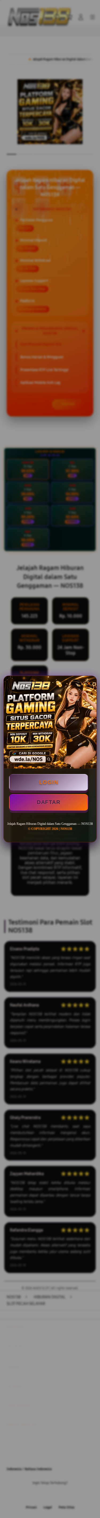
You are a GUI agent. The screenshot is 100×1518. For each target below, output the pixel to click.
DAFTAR (48, 802)
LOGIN (48, 782)
